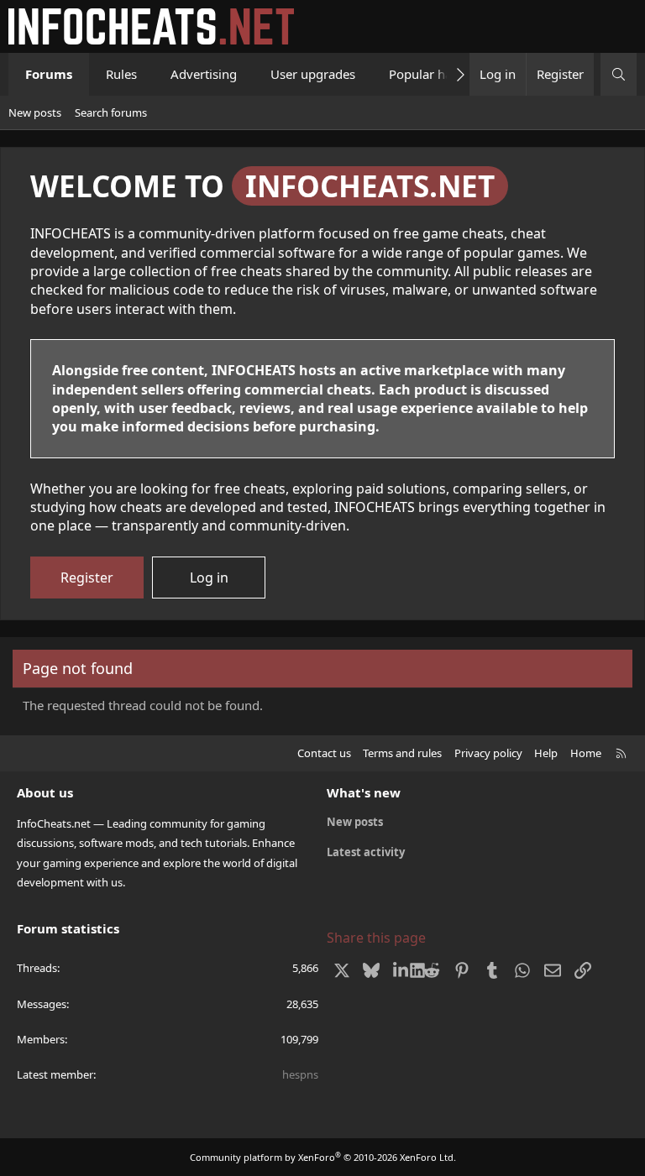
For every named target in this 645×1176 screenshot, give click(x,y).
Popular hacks (429, 73)
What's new (364, 792)
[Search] (618, 74)
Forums (48, 73)
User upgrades (312, 73)
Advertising (203, 73)
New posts (34, 112)
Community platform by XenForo (323, 1157)
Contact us (324, 752)
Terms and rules (402, 752)
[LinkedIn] (402, 970)
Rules (121, 73)
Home (585, 752)
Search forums (111, 112)
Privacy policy (488, 752)
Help (546, 752)
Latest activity (366, 852)
